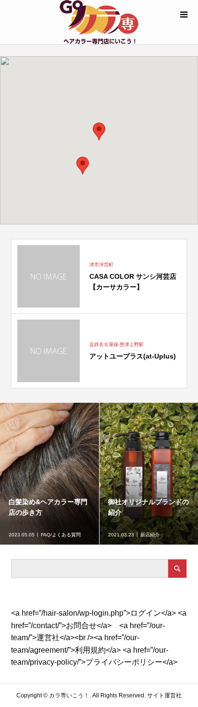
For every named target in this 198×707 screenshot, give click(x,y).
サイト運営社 (164, 695)
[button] (99, 131)
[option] (49, 474)
